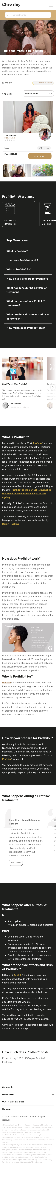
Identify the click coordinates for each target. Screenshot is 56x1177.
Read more (16, 863)
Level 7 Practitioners (43, 83)
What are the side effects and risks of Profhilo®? (28, 316)
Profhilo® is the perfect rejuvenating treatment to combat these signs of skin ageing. (26, 493)
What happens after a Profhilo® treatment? (26, 303)
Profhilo (37, 443)
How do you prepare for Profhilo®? (27, 278)
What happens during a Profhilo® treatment (27, 290)
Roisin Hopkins (10, 523)
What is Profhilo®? (17, 251)
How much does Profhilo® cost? (26, 328)
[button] (28, 16)
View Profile (40, 156)
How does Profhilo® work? (22, 260)
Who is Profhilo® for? (19, 269)
